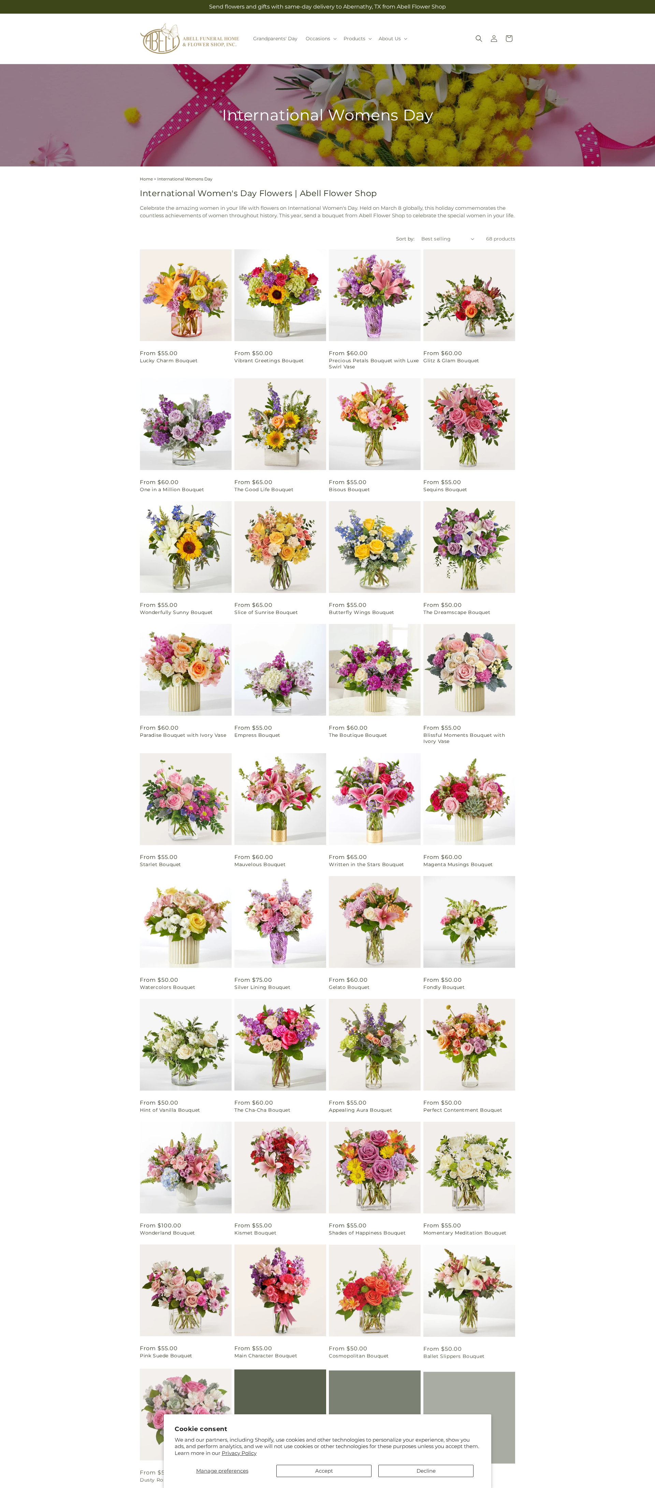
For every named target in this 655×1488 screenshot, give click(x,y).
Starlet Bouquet (160, 864)
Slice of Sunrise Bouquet (266, 612)
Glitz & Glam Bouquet (451, 361)
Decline (426, 1471)
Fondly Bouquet (444, 987)
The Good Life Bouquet (264, 489)
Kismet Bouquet (255, 1233)
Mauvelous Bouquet (260, 864)
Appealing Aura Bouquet (360, 1110)
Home (146, 178)
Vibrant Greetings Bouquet (269, 361)
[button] (320, 38)
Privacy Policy (239, 1453)
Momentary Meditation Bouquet (465, 1233)
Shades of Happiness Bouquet (367, 1233)
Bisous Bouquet (349, 489)
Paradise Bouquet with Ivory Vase (183, 735)
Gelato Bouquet (349, 987)
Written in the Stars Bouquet (366, 864)
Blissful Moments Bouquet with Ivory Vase (464, 738)
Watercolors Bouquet (167, 987)
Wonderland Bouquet (167, 1233)
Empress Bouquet (257, 735)
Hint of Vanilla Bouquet (170, 1110)
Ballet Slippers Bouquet (454, 1356)
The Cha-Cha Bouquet (262, 1110)
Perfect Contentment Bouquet (462, 1110)
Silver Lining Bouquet (262, 987)
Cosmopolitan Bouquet (359, 1356)
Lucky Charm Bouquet (169, 361)
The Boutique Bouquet (358, 735)
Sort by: (405, 239)
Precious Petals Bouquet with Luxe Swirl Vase (374, 364)
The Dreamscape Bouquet (456, 612)
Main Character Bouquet (265, 1356)
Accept (324, 1471)
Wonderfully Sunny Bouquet (176, 612)
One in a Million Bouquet (172, 489)
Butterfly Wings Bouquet (361, 612)
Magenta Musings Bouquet (458, 864)
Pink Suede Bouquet (166, 1356)
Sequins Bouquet (445, 489)
